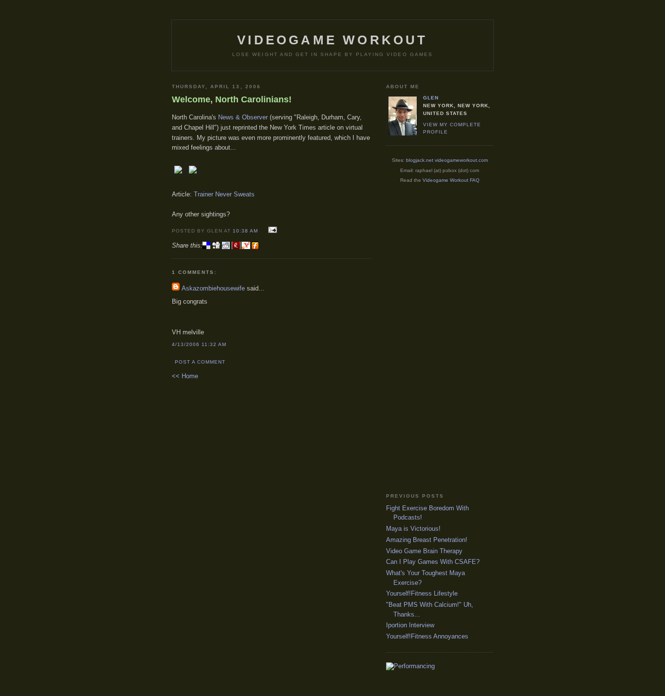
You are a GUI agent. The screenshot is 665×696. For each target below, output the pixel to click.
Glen (431, 97)
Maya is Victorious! (413, 528)
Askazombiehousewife (213, 288)
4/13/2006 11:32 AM (199, 344)
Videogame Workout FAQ (451, 180)
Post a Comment (200, 362)
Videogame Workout (332, 40)
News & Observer (243, 117)
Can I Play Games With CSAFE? (433, 561)
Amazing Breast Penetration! (426, 539)
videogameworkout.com (461, 160)
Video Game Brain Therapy (424, 551)
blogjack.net (419, 160)
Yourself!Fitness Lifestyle (422, 593)
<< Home (185, 376)
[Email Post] (271, 230)
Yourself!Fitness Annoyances (427, 636)
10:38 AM (245, 230)
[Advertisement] (425, 338)
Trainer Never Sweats (224, 194)
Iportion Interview (410, 625)
